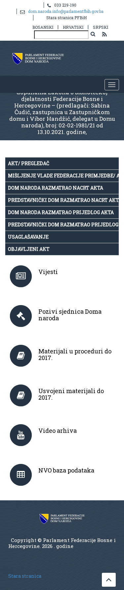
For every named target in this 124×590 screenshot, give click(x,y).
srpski (100, 27)
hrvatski (73, 27)
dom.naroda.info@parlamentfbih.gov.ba (65, 11)
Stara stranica (24, 576)
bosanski (42, 27)
